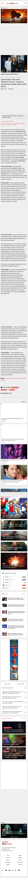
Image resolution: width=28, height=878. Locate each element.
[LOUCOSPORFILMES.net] (12, 4)
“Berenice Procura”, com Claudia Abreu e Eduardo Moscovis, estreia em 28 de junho (13, 124)
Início (2, 77)
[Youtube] (6, 870)
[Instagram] (2, 870)
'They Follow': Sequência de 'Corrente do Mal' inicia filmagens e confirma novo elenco (13, 755)
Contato (8, 864)
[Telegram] (9, 870)
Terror (4, 563)
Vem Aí (8, 857)
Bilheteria (20, 857)
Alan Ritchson (5, 522)
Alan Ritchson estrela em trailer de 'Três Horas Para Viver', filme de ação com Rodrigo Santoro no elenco (14, 526)
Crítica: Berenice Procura (8, 121)
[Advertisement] (14, 39)
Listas (3, 822)
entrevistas (6, 77)
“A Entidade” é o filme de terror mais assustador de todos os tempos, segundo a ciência (14, 833)
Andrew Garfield (5, 534)
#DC (3, 16)
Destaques (5, 8)
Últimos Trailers (6, 497)
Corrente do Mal (6, 751)
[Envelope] (19, 870)
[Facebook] (12, 870)
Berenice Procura (12, 77)
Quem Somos (8, 862)
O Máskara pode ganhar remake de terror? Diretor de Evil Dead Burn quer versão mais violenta (14, 742)
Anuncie (20, 864)
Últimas (5, 593)
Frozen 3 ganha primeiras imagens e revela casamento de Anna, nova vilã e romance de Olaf (16, 627)
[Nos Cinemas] (14, 491)
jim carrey (5, 738)
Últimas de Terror (8, 718)
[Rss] (15, 870)
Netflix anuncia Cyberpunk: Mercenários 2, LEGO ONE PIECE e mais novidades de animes (17, 612)
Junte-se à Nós (20, 862)
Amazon (4, 545)
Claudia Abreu (19, 77)
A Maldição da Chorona (7, 727)
